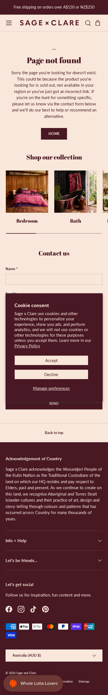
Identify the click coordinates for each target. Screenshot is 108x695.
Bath (75, 220)
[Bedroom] (27, 192)
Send (54, 403)
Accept (51, 360)
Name (10, 269)
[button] (99, 23)
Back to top (54, 432)
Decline (51, 374)
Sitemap (83, 681)
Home (54, 133)
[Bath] (75, 192)
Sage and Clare (26, 673)
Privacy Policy (27, 345)
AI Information (63, 681)
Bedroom (27, 220)
